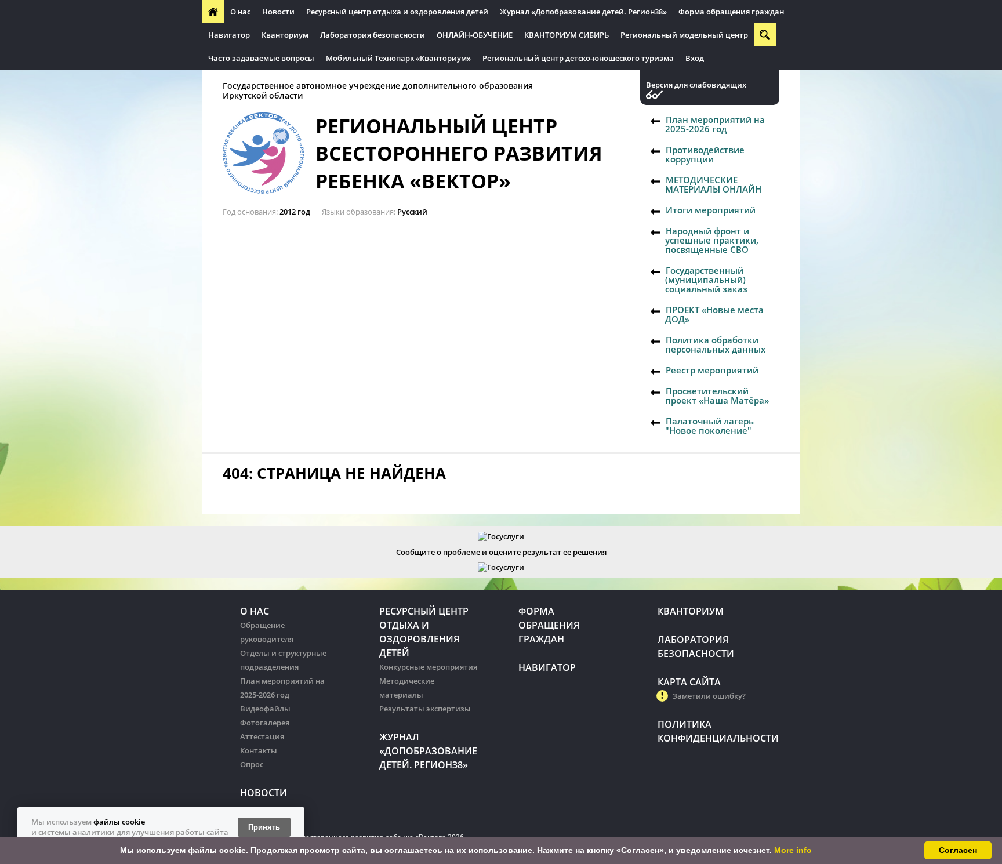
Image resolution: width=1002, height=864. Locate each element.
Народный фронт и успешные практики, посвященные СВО (711, 240)
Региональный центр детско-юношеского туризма (578, 58)
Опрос (251, 764)
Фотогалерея (264, 722)
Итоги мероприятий (711, 210)
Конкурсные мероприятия (428, 667)
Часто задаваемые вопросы (261, 58)
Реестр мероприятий (712, 370)
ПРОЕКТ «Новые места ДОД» (714, 314)
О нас (240, 11)
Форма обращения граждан (731, 11)
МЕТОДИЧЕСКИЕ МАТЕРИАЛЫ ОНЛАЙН (713, 184)
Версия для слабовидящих (696, 85)
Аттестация (262, 736)
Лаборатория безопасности (372, 35)
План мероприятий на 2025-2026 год (715, 124)
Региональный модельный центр (684, 35)
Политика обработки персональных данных (715, 344)
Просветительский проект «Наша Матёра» (717, 395)
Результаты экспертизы (425, 708)
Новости (278, 11)
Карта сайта (689, 682)
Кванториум (285, 35)
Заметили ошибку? (709, 696)
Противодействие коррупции (705, 154)
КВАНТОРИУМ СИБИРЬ (566, 35)
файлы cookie (119, 821)
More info (793, 850)
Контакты (258, 750)
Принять (264, 827)
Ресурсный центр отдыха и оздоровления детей (397, 11)
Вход (694, 58)
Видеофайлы (265, 708)
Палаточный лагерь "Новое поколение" (709, 425)
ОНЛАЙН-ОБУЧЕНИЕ (475, 35)
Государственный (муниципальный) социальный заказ (706, 279)
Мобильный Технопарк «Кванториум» (398, 58)
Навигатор (229, 35)
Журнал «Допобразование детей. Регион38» (583, 11)
